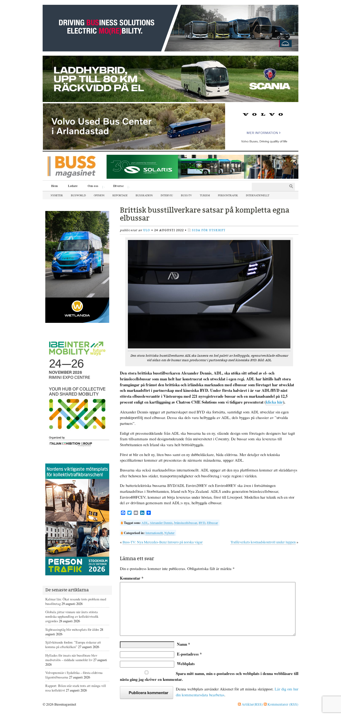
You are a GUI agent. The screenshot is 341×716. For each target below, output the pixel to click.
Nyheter (57, 195)
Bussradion (144, 195)
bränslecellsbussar (185, 522)
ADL (144, 522)
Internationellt (257, 195)
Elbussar (212, 522)
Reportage (120, 195)
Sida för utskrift (208, 230)
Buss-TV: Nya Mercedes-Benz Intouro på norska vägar (163, 542)
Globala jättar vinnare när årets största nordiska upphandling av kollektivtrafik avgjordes (71, 616)
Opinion (99, 195)
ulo (146, 230)
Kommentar (131, 578)
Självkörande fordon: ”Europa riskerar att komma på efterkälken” (73, 644)
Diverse (116, 186)
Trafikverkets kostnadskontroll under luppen (263, 542)
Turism (205, 195)
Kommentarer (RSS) (282, 704)
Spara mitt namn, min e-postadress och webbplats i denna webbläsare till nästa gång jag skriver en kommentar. (209, 676)
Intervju (167, 195)
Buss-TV (186, 195)
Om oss (91, 186)
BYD (202, 522)
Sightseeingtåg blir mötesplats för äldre (72, 629)
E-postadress (189, 654)
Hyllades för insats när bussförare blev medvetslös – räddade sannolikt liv (71, 657)
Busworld (78, 195)
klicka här (274, 402)
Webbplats (186, 663)
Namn (183, 644)
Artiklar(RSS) (252, 704)
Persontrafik (228, 195)
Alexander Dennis (161, 522)
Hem (54, 186)
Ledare (73, 186)
